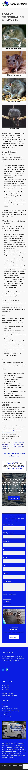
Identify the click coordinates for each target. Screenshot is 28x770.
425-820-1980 (13, 4)
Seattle (22, 444)
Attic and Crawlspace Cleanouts (10, 708)
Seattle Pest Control (7, 755)
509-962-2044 (20, 4)
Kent (3, 444)
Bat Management (6, 713)
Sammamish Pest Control (15, 753)
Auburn (16, 442)
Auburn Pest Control (7, 743)
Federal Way (22, 442)
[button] (14, 498)
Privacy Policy (5, 689)
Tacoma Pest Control (18, 755)
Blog (3, 704)
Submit (7, 601)
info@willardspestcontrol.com (9, 695)
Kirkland (16, 446)
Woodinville (17, 444)
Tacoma (11, 444)
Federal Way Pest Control (8, 745)
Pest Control (5, 706)
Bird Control (5, 715)
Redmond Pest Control (15, 751)
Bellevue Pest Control (18, 743)
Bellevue (4, 446)
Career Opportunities (7, 717)
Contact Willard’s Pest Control (14, 462)
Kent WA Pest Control (12, 747)
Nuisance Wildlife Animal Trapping (10, 710)
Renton (6, 444)
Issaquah (4, 448)
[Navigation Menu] (26, 4)
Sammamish (10, 446)
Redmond (20, 446)
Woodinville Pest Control (8, 757)
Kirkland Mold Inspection (13, 749)
